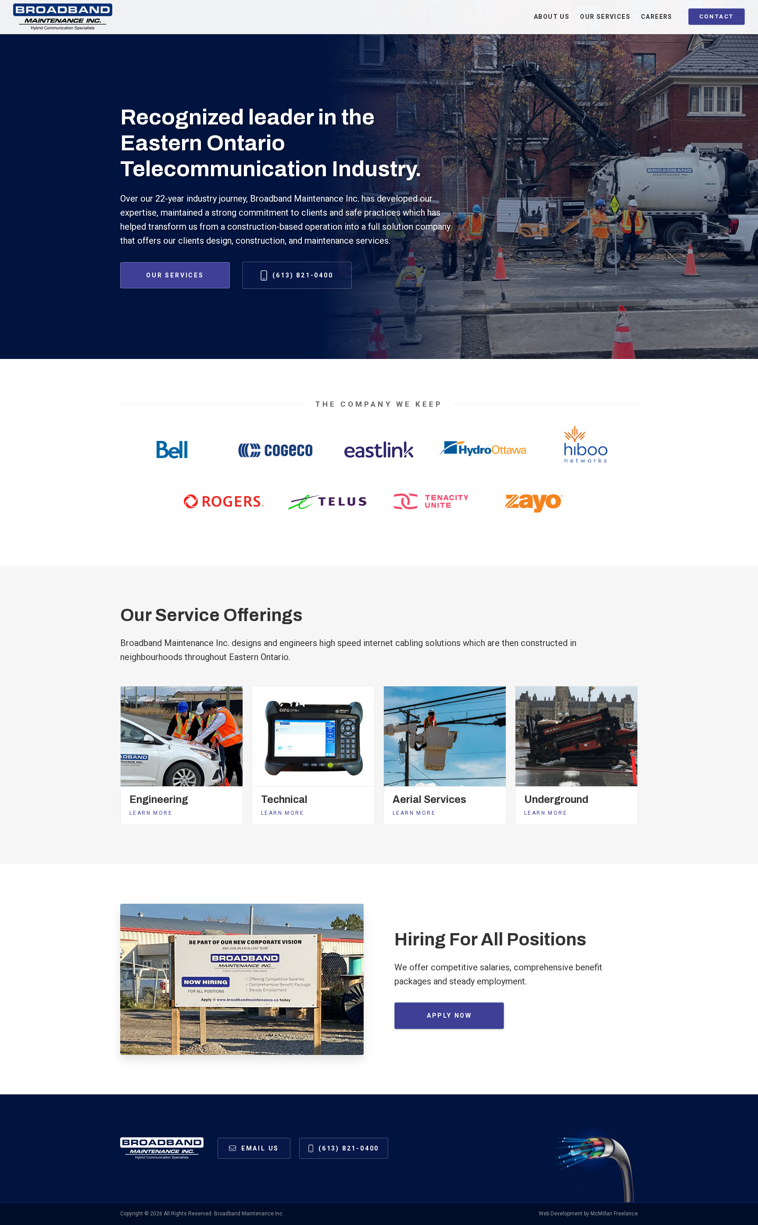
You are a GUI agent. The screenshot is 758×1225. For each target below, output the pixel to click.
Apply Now (449, 1015)
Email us (260, 1148)
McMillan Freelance (614, 1214)
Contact (716, 16)
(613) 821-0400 (302, 275)
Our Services (175, 275)
